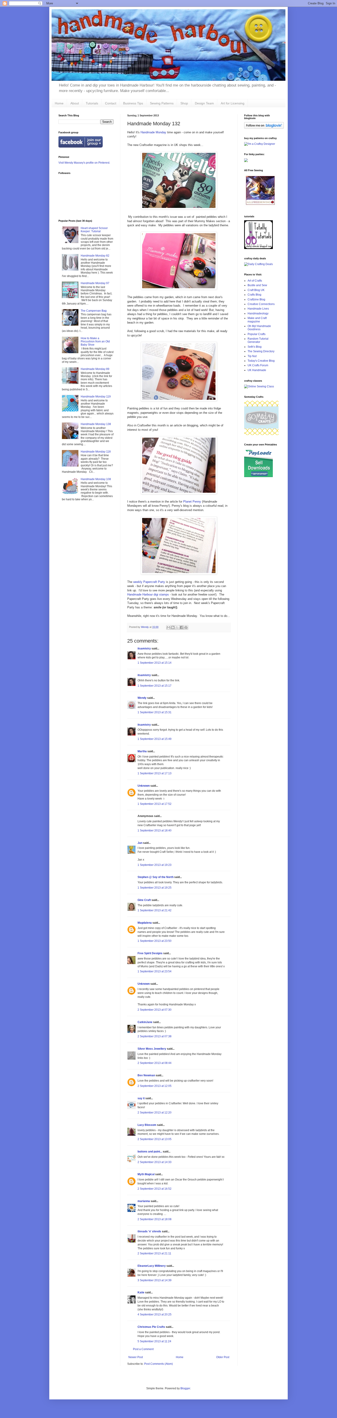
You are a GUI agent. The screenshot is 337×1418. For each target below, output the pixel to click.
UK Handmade (257, 370)
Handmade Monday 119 (96, 396)
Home (59, 103)
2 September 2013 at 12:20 (154, 1112)
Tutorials (92, 103)
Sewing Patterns (162, 103)
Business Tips (133, 103)
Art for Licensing (232, 103)
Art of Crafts (255, 280)
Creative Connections (261, 304)
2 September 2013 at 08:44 (154, 1063)
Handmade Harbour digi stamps (148, 594)
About (74, 103)
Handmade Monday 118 (96, 451)
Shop (184, 103)
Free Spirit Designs (150, 953)
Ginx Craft (144, 900)
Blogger (185, 1388)
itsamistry (144, 648)
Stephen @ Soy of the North (156, 877)
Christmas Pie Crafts (151, 1327)
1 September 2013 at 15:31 (154, 712)
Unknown (144, 785)
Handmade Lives (258, 308)
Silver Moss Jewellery (152, 1048)
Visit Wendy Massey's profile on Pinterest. (84, 162)
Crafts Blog (254, 294)
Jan (140, 843)
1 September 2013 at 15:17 (154, 685)
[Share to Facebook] (181, 627)
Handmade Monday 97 (95, 283)
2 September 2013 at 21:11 (154, 1253)
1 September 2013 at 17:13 (154, 773)
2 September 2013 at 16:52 (154, 1188)
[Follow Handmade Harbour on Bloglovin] (264, 127)
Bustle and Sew (257, 285)
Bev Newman (146, 1075)
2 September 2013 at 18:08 (154, 1219)
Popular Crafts (256, 334)
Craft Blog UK (256, 290)
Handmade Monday (153, 132)
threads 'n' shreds (149, 1231)
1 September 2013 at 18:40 (154, 830)
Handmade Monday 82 (95, 255)
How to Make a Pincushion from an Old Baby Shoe (95, 342)
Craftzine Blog (256, 299)
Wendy (142, 697)
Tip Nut (252, 356)
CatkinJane (145, 1022)
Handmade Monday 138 (96, 424)
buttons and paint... (150, 1151)
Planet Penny (191, 501)
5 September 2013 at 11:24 (154, 1341)
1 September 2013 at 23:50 (154, 941)
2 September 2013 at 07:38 (154, 1036)
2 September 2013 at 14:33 (154, 1162)
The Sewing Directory (261, 351)
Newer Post (135, 1357)
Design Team (204, 103)
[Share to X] (177, 627)
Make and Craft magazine (257, 319)
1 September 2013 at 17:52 (154, 803)
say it (141, 1098)
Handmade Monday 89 (95, 369)
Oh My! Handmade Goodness (259, 327)
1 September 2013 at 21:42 (154, 910)
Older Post (222, 1357)
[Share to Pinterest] (186, 627)
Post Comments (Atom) (158, 1363)
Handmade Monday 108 (96, 479)
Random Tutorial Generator (258, 340)
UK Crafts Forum (258, 365)
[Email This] (168, 627)
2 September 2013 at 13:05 (154, 1139)
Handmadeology (258, 313)
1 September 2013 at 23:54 (154, 971)
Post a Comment (143, 1349)
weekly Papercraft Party (149, 582)
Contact (110, 103)
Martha (142, 751)
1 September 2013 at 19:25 (154, 887)
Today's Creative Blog (261, 360)
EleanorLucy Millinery (152, 1265)
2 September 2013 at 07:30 (154, 1009)
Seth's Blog (255, 346)
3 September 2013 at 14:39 (154, 1280)
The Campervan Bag (94, 310)
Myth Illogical (146, 1174)
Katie (141, 1292)
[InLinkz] (246, 160)
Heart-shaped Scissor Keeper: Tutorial (94, 230)
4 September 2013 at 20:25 (154, 1314)
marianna (144, 1201)
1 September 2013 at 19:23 (154, 865)
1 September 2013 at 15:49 (154, 739)
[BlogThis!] (173, 627)
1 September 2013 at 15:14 (154, 662)
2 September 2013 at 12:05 (154, 1086)
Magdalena (145, 922)
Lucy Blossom (147, 1125)
